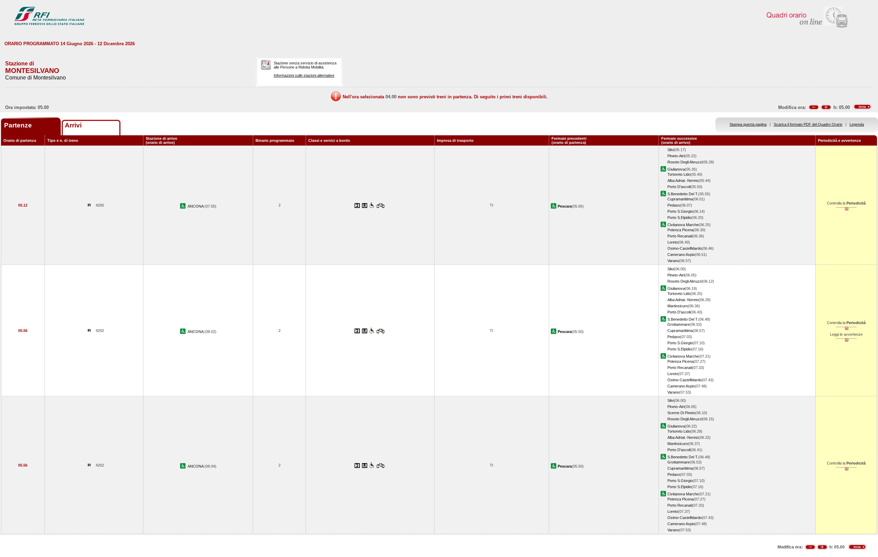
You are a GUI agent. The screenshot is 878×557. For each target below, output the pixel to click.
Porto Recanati (679, 236)
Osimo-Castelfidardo (684, 248)
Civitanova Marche (683, 225)
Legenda (857, 124)
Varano (673, 261)
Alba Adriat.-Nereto (683, 180)
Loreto (672, 242)
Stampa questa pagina (748, 124)
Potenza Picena (680, 230)
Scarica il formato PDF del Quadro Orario (808, 124)
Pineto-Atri (676, 156)
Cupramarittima (680, 199)
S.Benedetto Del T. (682, 194)
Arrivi (73, 125)
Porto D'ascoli (678, 187)
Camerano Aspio (681, 254)
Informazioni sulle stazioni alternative (304, 75)
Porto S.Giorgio (680, 211)
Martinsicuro (677, 306)
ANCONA (196, 206)
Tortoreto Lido (678, 174)
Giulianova (676, 169)
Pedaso (673, 205)
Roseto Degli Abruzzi (684, 162)
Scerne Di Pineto (681, 413)
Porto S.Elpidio (679, 217)
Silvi (670, 150)
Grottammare (678, 324)
